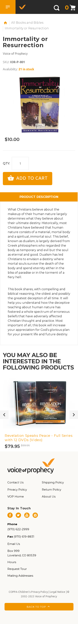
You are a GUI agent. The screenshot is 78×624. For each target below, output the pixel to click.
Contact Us (15, 482)
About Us (48, 496)
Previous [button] (4, 414)
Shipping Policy (53, 482)
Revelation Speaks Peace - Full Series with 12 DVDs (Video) (39, 438)
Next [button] (73, 414)
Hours (11, 562)
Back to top (37, 606)
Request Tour (17, 569)
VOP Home (15, 496)
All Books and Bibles (27, 22)
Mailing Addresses (20, 575)
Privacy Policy (17, 489)
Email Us (13, 544)
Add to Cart (31, 178)
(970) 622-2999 (18, 529)
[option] (39, 104)
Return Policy (51, 489)
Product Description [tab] (39, 197)
